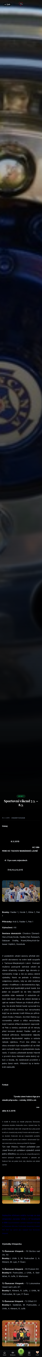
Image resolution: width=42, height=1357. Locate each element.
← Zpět (7, 4)
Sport (21, 796)
